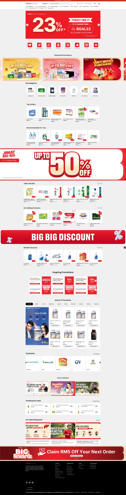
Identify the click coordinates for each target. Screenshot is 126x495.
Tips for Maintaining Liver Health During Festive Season (37, 441)
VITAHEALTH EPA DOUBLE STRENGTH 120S (80, 342)
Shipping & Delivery (70, 469)
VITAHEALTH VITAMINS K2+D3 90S (55, 321)
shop (46, 406)
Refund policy (97, 492)
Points (80, 466)
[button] (31, 6)
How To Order (69, 466)
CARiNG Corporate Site (59, 471)
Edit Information (81, 468)
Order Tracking (69, 472)
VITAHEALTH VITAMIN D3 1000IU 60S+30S (80, 321)
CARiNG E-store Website (59, 472)
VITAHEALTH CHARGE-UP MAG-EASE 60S (93, 342)
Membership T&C (93, 466)
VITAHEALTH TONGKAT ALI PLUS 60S (93, 321)
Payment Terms (69, 471)
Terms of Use (57, 474)
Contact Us (57, 468)
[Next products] (99, 115)
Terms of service (84, 492)
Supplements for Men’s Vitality (58, 441)
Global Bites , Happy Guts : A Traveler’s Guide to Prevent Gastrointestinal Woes (87, 441)
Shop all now (99, 183)
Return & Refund (69, 468)
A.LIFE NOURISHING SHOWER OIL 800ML (37, 405)
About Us (56, 466)
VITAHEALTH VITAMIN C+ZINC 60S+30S (55, 342)
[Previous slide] (1, 69)
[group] (31, 91)
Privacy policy (77, 492)
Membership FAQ (93, 468)
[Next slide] (124, 69)
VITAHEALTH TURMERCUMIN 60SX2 (68, 342)
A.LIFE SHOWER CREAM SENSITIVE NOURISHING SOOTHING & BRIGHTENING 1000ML (87, 405)
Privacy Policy (57, 476)
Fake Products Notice (70, 474)
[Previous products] (27, 115)
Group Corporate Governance (60, 477)
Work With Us (57, 469)
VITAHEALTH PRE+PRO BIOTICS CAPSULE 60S (67, 321)
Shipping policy (91, 492)
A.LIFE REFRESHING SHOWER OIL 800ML (62, 405)
